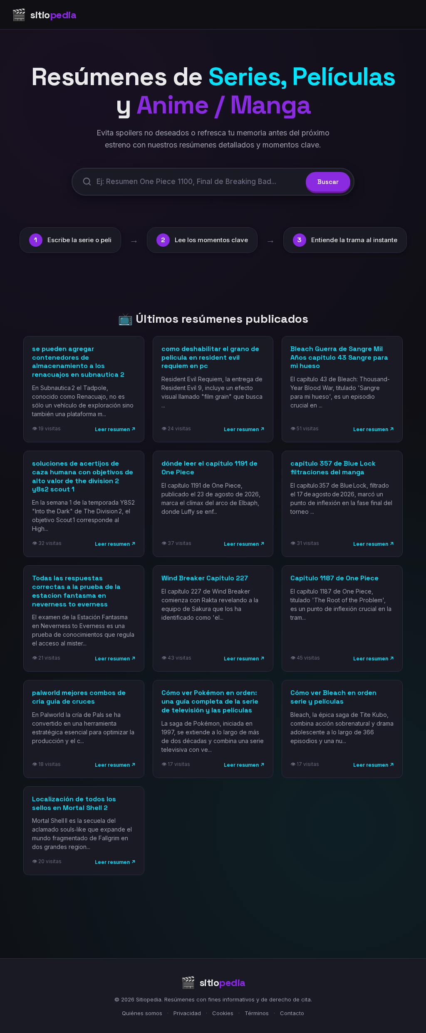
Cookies (222, 1013)
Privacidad (187, 1013)
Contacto (292, 1013)
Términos (257, 1013)
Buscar (328, 182)
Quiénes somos (142, 1013)
